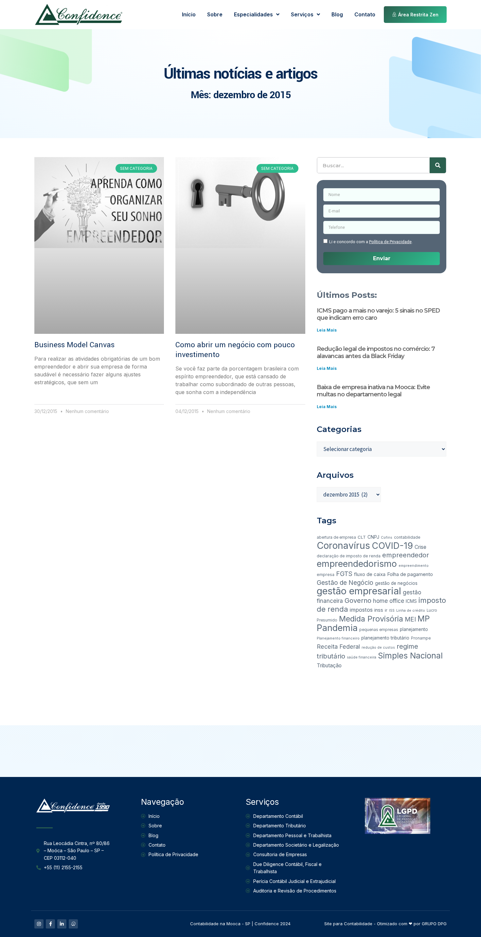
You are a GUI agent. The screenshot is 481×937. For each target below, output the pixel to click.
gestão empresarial (359, 591)
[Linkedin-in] (61, 923)
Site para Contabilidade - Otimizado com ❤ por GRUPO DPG (385, 923)
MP (424, 618)
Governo (358, 600)
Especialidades (253, 14)
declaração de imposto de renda (349, 555)
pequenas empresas (378, 629)
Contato (364, 14)
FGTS (344, 574)
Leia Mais (327, 330)
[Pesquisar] (438, 165)
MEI (410, 619)
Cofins (386, 537)
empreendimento (414, 566)
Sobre (215, 14)
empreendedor (405, 555)
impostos (361, 609)
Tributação (329, 665)
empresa (325, 574)
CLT (362, 537)
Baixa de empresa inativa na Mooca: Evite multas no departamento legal (373, 391)
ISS (392, 610)
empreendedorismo (357, 563)
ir (386, 610)
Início (189, 14)
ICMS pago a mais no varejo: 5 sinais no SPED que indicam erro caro (378, 314)
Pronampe (421, 638)
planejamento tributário (385, 637)
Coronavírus (343, 545)
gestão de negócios (396, 583)
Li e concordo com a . (371, 241)
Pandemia (337, 627)
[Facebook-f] (50, 923)
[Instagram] (39, 923)
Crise (420, 547)
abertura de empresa (336, 537)
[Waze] (73, 923)
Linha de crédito (410, 610)
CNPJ (373, 537)
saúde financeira (361, 657)
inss (378, 610)
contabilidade (407, 537)
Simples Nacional (410, 655)
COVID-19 (392, 545)
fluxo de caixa (369, 574)
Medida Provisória (371, 618)
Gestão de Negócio (345, 582)
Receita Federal (338, 646)
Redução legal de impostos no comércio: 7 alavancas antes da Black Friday (376, 352)
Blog (337, 14)
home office (388, 600)
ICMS (411, 601)
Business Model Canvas (74, 345)
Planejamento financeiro (338, 638)
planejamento (414, 629)
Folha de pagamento (410, 574)
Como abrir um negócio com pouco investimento (235, 350)
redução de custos (378, 647)
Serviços (302, 14)
